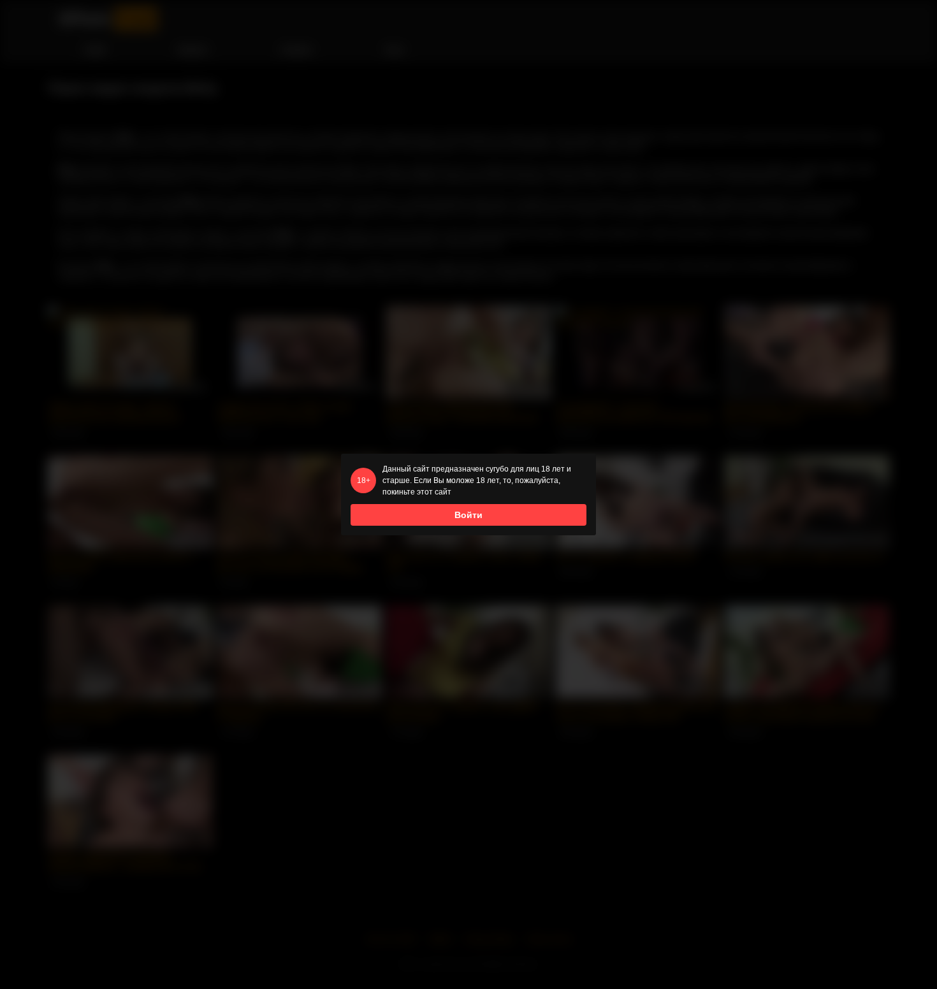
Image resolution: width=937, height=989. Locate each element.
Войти (468, 515)
